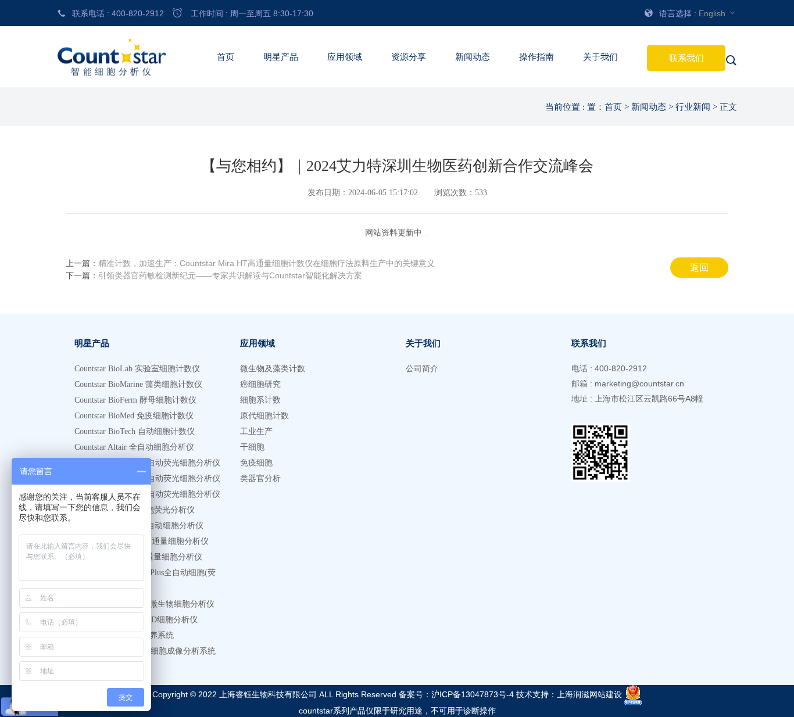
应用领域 (344, 57)
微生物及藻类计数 (272, 368)
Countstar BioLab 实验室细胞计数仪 (137, 368)
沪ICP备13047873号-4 (472, 694)
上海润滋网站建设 (589, 694)
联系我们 (686, 58)
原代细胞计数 (264, 415)
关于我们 (600, 57)
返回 (699, 268)
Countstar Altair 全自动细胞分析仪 (134, 447)
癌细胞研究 (260, 384)
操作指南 (536, 57)
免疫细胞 (256, 462)
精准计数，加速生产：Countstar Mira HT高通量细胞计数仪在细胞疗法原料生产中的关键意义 (266, 263)
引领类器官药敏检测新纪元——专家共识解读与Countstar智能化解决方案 (230, 275)
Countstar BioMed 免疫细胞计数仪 (134, 415)
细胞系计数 (260, 400)
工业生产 (256, 431)
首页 (225, 57)
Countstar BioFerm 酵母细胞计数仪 (135, 400)
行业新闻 (692, 107)
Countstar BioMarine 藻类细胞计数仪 (138, 384)
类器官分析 (260, 478)
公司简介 (422, 368)
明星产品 (280, 57)
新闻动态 (472, 57)
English (713, 13)
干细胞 (252, 447)
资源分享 (408, 57)
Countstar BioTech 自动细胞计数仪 (134, 431)
